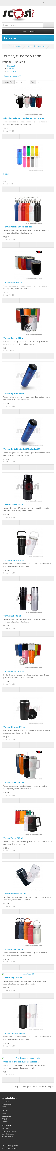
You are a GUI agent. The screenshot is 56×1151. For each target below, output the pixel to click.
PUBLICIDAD (16, 46)
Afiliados (5, 1119)
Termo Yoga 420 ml (12, 977)
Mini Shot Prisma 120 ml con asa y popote (23, 118)
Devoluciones (7, 1104)
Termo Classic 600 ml (13, 338)
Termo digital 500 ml (13, 393)
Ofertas (5, 1121)
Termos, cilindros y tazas (36, 46)
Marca (4, 1114)
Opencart (14, 1146)
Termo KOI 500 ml (12, 615)
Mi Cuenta (5, 1129)
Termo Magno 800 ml (13, 671)
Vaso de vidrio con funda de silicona (21, 1061)
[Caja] (52, 2)
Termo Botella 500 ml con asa (17, 226)
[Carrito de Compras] (49, 2)
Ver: (32, 82)
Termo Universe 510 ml (14, 893)
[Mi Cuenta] (42, 2)
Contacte (5, 1101)
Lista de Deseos (8, 1134)
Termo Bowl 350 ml (12, 282)
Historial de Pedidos (9, 1131)
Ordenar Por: (8, 82)
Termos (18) (11, 71)
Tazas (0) (10, 68)
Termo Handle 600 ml (13, 560)
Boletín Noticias (8, 1136)
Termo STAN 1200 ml (13, 782)
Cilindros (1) (11, 66)
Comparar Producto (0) (12, 76)
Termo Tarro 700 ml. (13, 838)
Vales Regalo (6, 1116)
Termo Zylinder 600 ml (14, 1033)
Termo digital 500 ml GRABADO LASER (21, 449)
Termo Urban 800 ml (13, 949)
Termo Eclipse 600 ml (13, 504)
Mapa (4, 1107)
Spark (6, 173)
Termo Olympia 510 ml (14, 727)
